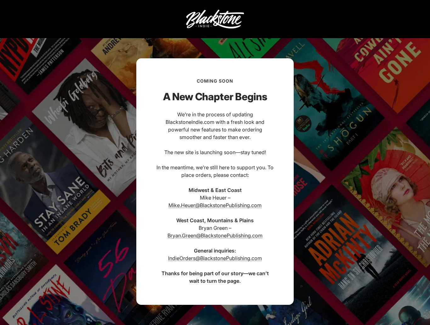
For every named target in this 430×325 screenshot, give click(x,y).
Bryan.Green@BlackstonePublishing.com (215, 235)
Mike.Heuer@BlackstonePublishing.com (215, 205)
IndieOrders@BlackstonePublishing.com (215, 258)
